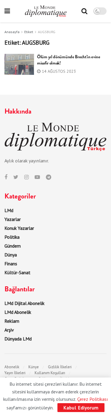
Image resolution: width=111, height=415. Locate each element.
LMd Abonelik (17, 312)
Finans (10, 264)
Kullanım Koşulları (50, 372)
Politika (12, 237)
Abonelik (11, 366)
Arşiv (9, 330)
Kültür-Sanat (17, 272)
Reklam (11, 321)
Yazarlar (12, 219)
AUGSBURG (46, 32)
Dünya (10, 255)
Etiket (28, 32)
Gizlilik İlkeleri (60, 366)
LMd (8, 210)
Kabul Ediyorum (81, 408)
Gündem (12, 246)
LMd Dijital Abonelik (24, 303)
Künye (33, 366)
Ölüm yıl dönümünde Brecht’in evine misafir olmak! (68, 60)
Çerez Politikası (92, 399)
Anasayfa (12, 32)
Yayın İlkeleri (14, 372)
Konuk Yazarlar (19, 228)
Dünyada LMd (18, 339)
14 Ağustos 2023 (58, 71)
